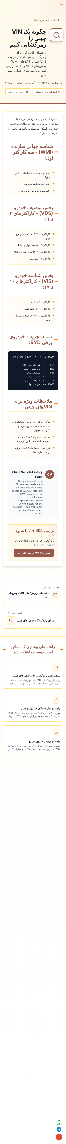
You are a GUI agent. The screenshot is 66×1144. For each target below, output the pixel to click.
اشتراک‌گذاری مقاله (46, 91)
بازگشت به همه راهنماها (47, 20)
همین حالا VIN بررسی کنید (36, 552)
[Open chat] (59, 1122)
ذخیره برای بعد (16, 91)
